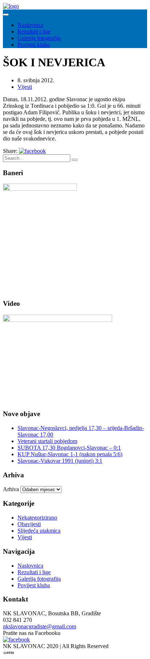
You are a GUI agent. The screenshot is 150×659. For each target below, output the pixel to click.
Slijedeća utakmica (38, 531)
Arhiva (11, 489)
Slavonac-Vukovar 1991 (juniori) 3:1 (59, 461)
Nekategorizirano (37, 517)
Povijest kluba (33, 45)
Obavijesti (29, 524)
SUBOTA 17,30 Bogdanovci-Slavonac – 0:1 (69, 448)
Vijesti (24, 87)
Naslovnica (30, 25)
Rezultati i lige (34, 31)
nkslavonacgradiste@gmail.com (39, 626)
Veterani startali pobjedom (47, 441)
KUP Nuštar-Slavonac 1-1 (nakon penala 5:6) (69, 454)
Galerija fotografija (39, 38)
